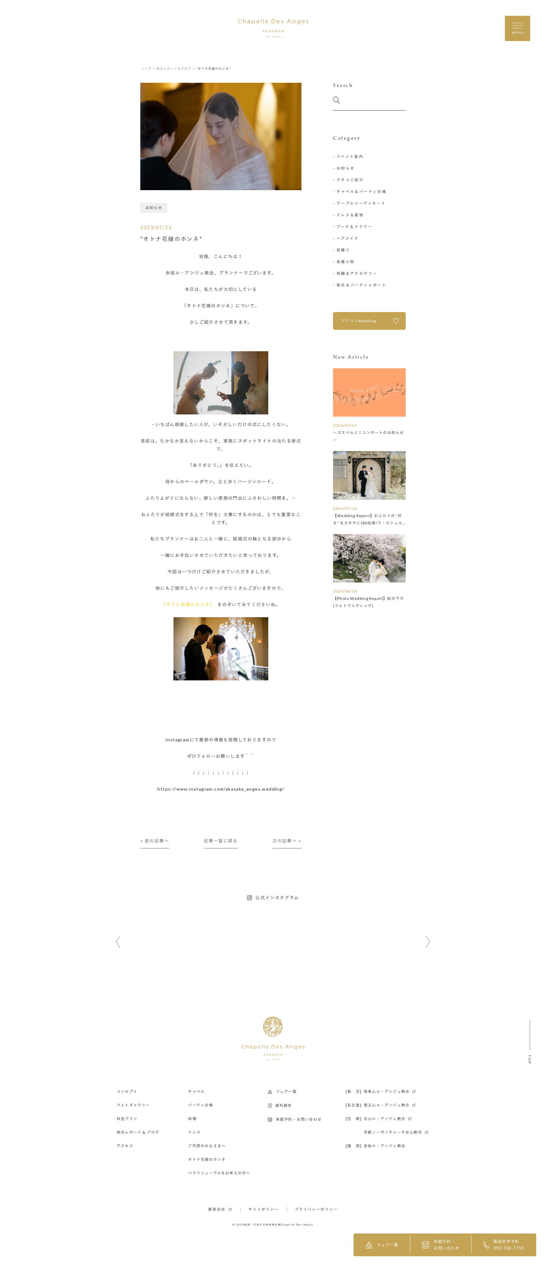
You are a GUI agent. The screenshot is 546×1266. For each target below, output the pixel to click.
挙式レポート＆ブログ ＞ (176, 68)
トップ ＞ (148, 68)
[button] (118, 942)
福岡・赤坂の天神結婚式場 (262, 1224)
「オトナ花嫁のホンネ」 (189, 604)
